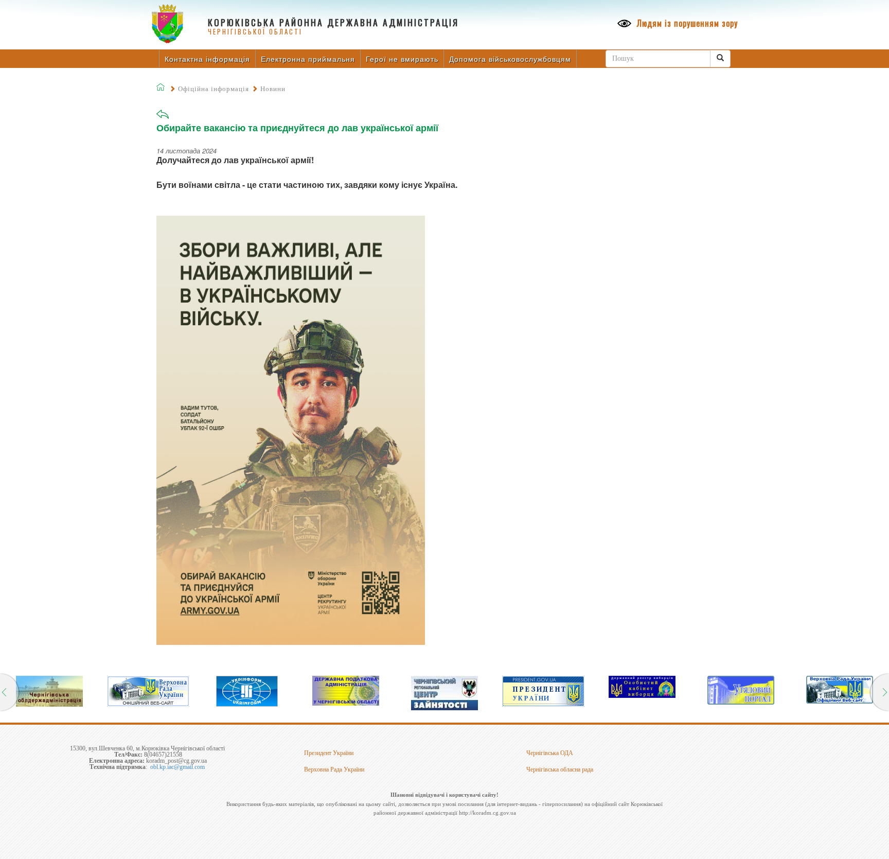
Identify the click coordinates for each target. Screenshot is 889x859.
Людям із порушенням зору (686, 23)
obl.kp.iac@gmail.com (177, 766)
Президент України (328, 753)
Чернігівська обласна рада (559, 769)
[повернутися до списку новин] (162, 117)
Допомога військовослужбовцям (510, 59)
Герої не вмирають (402, 59)
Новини (273, 89)
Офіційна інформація (213, 89)
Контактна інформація (207, 59)
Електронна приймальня (308, 59)
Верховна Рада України (334, 769)
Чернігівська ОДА (549, 753)
